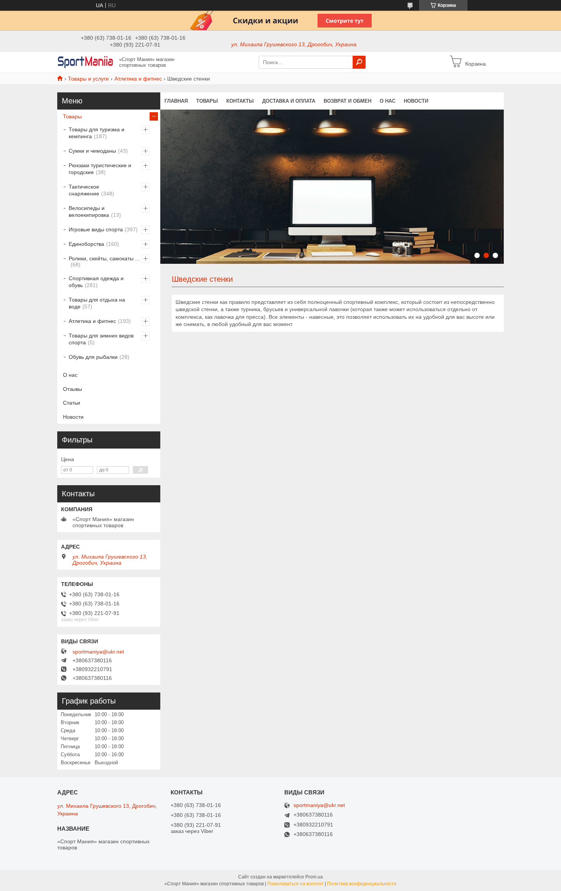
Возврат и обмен (347, 101)
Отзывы (72, 389)
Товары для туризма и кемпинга (96, 132)
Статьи (71, 403)
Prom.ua (314, 877)
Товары (207, 101)
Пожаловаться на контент (295, 883)
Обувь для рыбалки (93, 357)
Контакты (240, 101)
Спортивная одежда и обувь (96, 281)
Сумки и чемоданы (92, 151)
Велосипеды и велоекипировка (89, 211)
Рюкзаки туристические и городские (100, 168)
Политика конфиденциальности (362, 883)
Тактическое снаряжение (84, 190)
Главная (176, 101)
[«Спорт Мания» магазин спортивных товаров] (85, 62)
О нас (387, 101)
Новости (416, 101)
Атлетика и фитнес (138, 79)
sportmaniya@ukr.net (98, 652)
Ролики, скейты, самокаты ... (104, 258)
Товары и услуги (88, 79)
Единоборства (86, 244)
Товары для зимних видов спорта (101, 339)
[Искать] (359, 62)
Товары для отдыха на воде (97, 303)
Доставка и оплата (288, 101)
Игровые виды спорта (96, 229)
